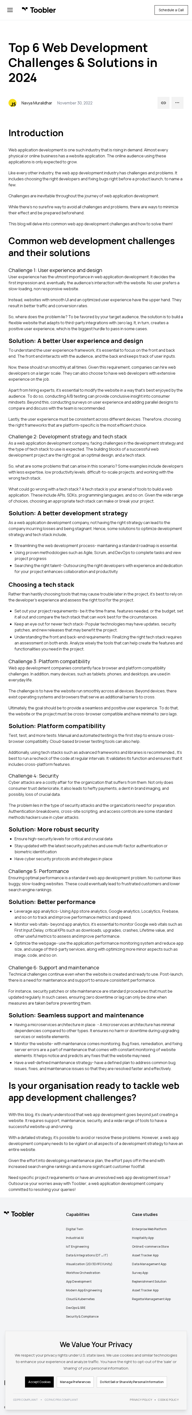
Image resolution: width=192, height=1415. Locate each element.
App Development (79, 1281)
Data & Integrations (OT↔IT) (87, 1255)
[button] (10, 10)
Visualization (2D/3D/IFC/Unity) (89, 1264)
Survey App (140, 1273)
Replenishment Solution (149, 1281)
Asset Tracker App (145, 1255)
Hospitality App (143, 1238)
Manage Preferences (75, 1382)
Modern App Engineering (84, 1290)
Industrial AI (75, 1238)
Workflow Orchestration (83, 1273)
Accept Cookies (39, 1382)
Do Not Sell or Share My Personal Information (132, 1382)
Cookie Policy (168, 1400)
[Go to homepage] (19, 1213)
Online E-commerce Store (150, 1246)
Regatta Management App (151, 1299)
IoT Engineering (77, 1246)
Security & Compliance (82, 1316)
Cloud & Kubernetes (80, 1299)
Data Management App (149, 1264)
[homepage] (39, 10)
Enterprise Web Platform (149, 1229)
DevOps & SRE (76, 1308)
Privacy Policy (141, 1400)
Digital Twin (74, 1229)
